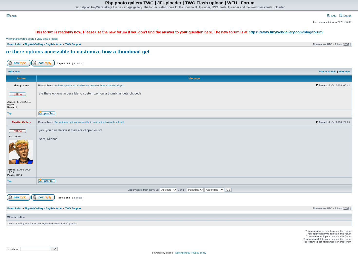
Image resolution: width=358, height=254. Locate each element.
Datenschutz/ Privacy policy (190, 252)
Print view (14, 71)
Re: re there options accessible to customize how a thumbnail (89, 122)
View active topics (47, 38)
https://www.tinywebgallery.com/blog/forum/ (285, 32)
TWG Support (73, 44)
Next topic (344, 71)
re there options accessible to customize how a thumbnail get (78, 51)
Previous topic (327, 71)
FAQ (333, 15)
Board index (14, 44)
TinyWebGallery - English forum (43, 44)
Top (9, 113)
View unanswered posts (20, 38)
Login (13, 15)
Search (346, 15)
